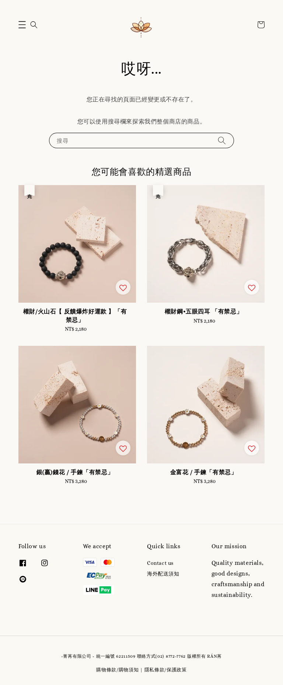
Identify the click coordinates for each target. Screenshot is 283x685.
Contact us (160, 563)
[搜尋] (222, 140)
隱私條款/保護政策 (165, 669)
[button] (22, 25)
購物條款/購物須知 (117, 669)
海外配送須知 (163, 574)
